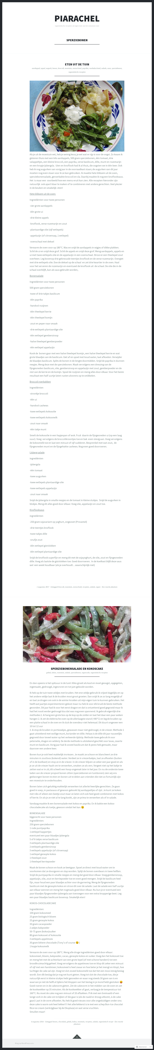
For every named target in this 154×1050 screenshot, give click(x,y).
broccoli (61, 68)
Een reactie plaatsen (109, 587)
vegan (98, 587)
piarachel (77, 18)
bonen (54, 68)
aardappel (36, 68)
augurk (49, 68)
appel (43, 68)
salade (103, 68)
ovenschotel (77, 68)
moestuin (68, 68)
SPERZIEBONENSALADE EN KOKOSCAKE (77, 669)
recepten (86, 587)
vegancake (86, 672)
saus (109, 68)
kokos (54, 672)
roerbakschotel (94, 68)
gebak (48, 672)
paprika (85, 68)
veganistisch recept (106, 1021)
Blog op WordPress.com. (24, 1043)
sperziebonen (117, 68)
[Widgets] (77, 1036)
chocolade (62, 1021)
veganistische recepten (77, 72)
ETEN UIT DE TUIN (77, 64)
